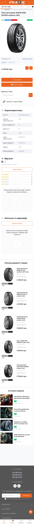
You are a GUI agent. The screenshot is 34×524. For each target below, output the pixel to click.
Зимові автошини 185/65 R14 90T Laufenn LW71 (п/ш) (23, 270)
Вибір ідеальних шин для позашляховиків (22, 435)
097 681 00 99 (17, 477)
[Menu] (2, 2)
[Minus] (3, 76)
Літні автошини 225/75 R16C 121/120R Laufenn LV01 (23, 366)
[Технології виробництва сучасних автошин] (6, 412)
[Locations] (29, 2)
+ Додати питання (16, 223)
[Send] (31, 95)
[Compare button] (31, 68)
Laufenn (30, 58)
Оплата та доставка (14, 101)
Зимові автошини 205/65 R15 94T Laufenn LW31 (22, 318)
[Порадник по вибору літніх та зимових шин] (6, 425)
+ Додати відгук (17, 169)
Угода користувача (16, 498)
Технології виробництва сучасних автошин (21, 410)
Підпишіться (26, 495)
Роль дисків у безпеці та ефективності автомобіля (22, 397)
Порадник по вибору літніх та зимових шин (21, 422)
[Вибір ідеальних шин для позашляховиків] (6, 438)
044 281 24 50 (17, 472)
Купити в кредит (18, 84)
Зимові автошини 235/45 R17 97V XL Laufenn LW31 (22, 294)
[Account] (32, 2)
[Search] (5, 2)
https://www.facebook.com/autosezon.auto (15, 486)
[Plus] (11, 76)
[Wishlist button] (27, 68)
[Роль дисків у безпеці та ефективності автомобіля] (6, 400)
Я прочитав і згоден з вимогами (18, 498)
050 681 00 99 (17, 475)
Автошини (7, 9)
